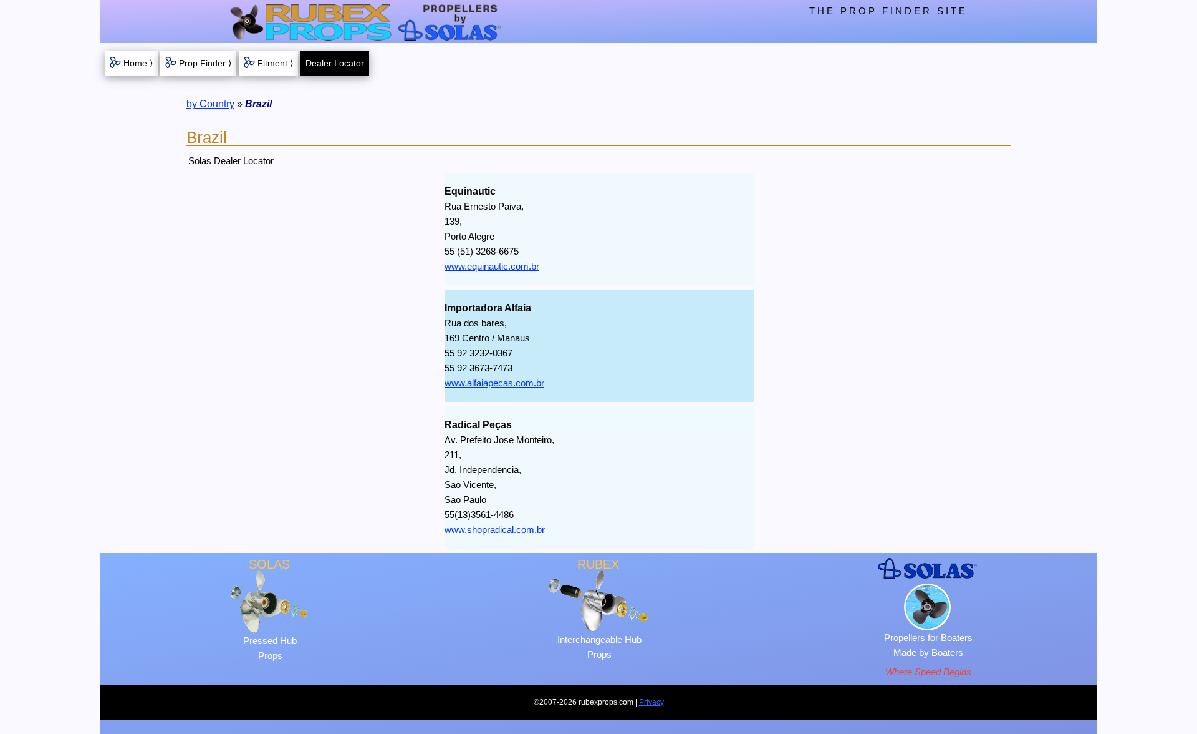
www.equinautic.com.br (492, 266)
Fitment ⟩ (275, 63)
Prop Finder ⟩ (205, 63)
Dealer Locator (334, 63)
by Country (210, 104)
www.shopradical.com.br (495, 529)
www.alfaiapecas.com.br (494, 383)
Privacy (651, 702)
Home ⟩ (138, 63)
